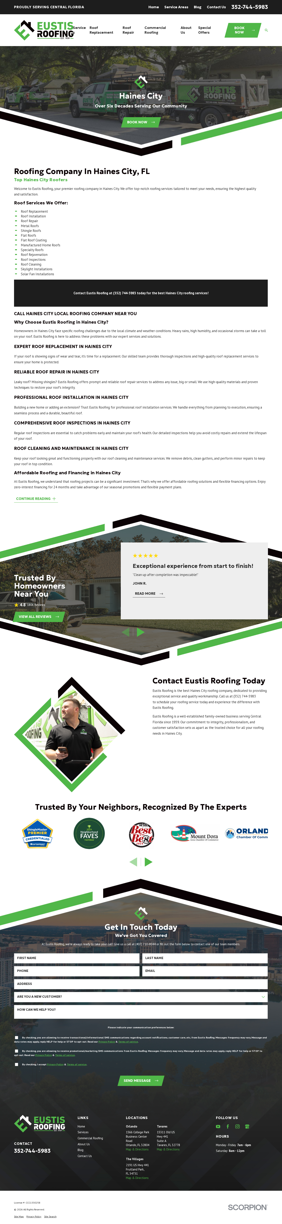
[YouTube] (218, 1126)
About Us (84, 1144)
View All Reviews (35, 617)
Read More (145, 593)
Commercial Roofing (90, 1138)
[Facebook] (228, 1126)
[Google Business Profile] (247, 1126)
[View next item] (140, 632)
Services (83, 1132)
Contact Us (216, 7)
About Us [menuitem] (186, 30)
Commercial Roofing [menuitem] (155, 30)
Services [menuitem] (79, 30)
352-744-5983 (249, 7)
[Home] (43, 30)
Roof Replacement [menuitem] (101, 30)
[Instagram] (237, 1126)
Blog (197, 7)
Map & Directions (137, 1149)
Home (153, 7)
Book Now (239, 30)
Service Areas (176, 7)
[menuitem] (19, 1216)
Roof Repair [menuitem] (128, 30)
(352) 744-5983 (244, 696)
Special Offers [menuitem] (204, 30)
